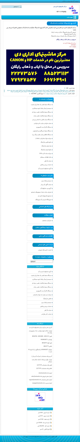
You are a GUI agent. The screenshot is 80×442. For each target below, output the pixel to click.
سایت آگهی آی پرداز (46, 184)
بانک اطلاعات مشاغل (45, 157)
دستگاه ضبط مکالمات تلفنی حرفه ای (41, 112)
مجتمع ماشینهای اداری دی (44, 196)
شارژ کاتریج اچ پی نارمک (17, 91)
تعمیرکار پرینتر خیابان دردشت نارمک (48, 91)
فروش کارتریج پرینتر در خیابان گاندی (68, 1)
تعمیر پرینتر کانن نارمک (65, 91)
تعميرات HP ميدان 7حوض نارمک (50, 90)
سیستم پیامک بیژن (46, 181)
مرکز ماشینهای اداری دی (59, 7)
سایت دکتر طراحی (46, 314)
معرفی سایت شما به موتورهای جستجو (41, 192)
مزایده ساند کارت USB (45, 153)
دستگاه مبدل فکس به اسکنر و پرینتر (41, 119)
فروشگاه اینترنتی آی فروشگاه (43, 199)
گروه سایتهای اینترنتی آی (44, 168)
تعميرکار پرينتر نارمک (24, 90)
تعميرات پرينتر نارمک (36, 90)
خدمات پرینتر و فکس (45, 164)
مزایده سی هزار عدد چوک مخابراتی (42, 294)
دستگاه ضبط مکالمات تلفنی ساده (42, 116)
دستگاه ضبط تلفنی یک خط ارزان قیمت (41, 104)
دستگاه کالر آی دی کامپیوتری (43, 127)
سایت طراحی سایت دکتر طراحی (42, 123)
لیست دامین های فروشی (44, 250)
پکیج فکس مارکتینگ (46, 142)
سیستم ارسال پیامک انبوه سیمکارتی (41, 108)
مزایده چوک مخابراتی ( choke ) (43, 138)
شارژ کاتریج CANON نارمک (31, 91)
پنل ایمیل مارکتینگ (46, 146)
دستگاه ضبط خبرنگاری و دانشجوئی (42, 131)
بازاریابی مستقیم (46, 220)
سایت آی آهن (47, 161)
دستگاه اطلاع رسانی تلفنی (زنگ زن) (41, 134)
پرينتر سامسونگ (64, 90)
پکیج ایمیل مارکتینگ (46, 149)
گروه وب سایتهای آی (45, 188)
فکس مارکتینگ (47, 298)
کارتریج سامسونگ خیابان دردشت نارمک (56, 93)
